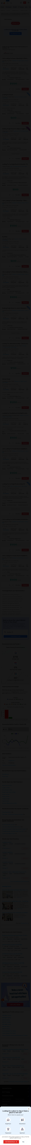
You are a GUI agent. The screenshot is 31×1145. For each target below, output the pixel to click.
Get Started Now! (10, 1142)
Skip (23, 1141)
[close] (28, 1109)
